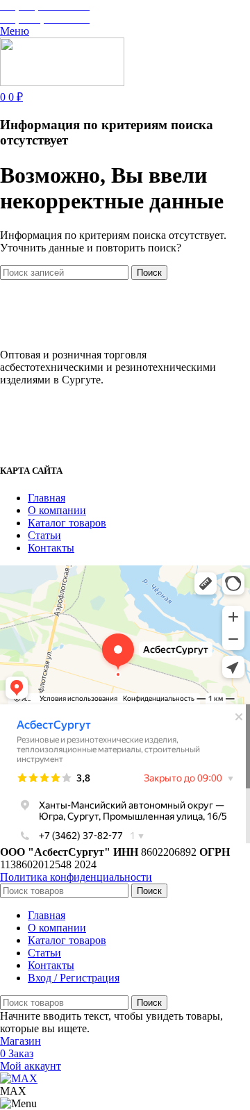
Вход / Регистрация (73, 978)
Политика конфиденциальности (76, 877)
